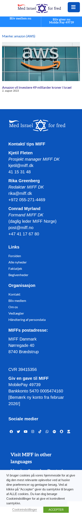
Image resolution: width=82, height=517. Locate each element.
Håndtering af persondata (27, 320)
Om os (13, 307)
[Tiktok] (40, 432)
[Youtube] (26, 432)
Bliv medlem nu (20, 18)
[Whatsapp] (47, 432)
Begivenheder (18, 275)
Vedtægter (16, 313)
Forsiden (14, 256)
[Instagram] (33, 432)
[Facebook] (11, 432)
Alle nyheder (17, 262)
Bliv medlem (17, 301)
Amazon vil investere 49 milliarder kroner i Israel (36, 87)
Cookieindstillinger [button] (24, 509)
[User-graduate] (69, 432)
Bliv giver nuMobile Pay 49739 (61, 21)
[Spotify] (54, 432)
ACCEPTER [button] (56, 509)
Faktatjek (15, 268)
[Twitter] (18, 432)
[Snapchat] (62, 432)
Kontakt (14, 294)
